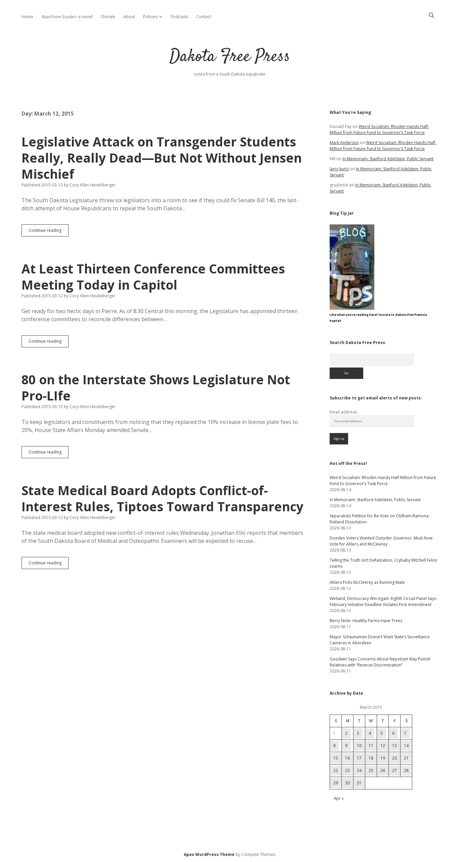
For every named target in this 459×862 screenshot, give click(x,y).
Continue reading (49, 231)
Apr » (339, 798)
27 (394, 770)
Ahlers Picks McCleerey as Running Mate (367, 582)
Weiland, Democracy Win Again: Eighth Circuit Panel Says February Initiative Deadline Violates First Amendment (383, 601)
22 (335, 770)
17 (359, 758)
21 (406, 758)
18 (371, 758)
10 (359, 745)
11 (371, 745)
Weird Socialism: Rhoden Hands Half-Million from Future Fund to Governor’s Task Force (379, 129)
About (129, 16)
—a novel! (67, 16)
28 (406, 770)
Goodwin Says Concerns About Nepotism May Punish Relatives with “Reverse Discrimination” (380, 662)
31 (359, 783)
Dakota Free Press (229, 57)
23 (347, 770)
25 (371, 770)
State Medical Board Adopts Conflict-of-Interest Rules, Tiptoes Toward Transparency (162, 498)
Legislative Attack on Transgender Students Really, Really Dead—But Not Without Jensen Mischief (162, 157)
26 (382, 770)
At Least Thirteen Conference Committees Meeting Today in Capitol (153, 276)
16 (347, 758)
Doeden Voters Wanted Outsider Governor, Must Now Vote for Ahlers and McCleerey (381, 541)
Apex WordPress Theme (209, 854)
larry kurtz (339, 169)
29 (335, 783)
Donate (108, 16)
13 (394, 745)
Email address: (344, 412)
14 (406, 745)
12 (382, 745)
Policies (150, 16)
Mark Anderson (344, 142)
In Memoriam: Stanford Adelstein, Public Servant (387, 159)
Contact (203, 16)
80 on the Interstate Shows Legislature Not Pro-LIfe (156, 387)
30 (347, 783)
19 (382, 758)
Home (27, 16)
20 (394, 758)
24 (359, 770)
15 (335, 758)
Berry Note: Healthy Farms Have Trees (366, 620)
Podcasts (179, 16)
